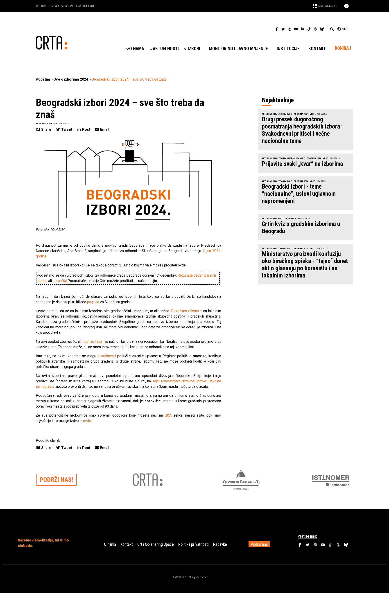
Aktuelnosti (269, 114)
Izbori (281, 114)
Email (104, 129)
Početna (43, 79)
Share (46, 129)
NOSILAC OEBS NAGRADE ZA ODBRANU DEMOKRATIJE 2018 (65, 6)
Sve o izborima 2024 (71, 79)
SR (343, 29)
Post (86, 129)
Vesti (312, 114)
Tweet (66, 129)
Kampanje (292, 158)
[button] (136, 48)
